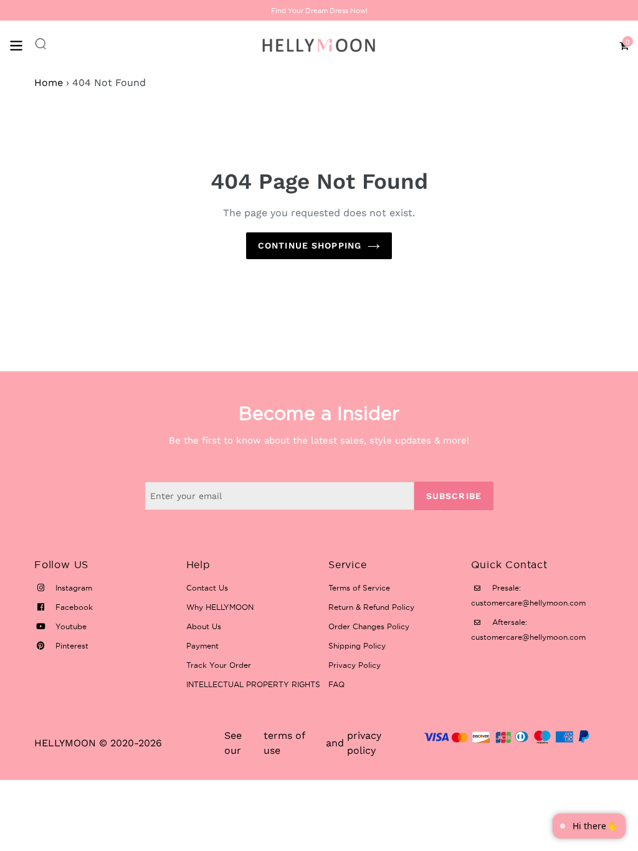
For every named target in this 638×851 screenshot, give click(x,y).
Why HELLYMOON (220, 607)
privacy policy (364, 743)
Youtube (70, 626)
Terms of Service (359, 588)
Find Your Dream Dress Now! (319, 10)
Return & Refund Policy (371, 607)
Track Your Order (218, 665)
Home (48, 82)
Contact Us (207, 588)
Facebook (73, 607)
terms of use (284, 743)
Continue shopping (309, 245)
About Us (203, 626)
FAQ (336, 684)
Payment (202, 646)
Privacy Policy (354, 665)
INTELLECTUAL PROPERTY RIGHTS (253, 684)
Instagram (72, 588)
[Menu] (21, 44)
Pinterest (70, 646)
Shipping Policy (357, 646)
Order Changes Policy (368, 626)
